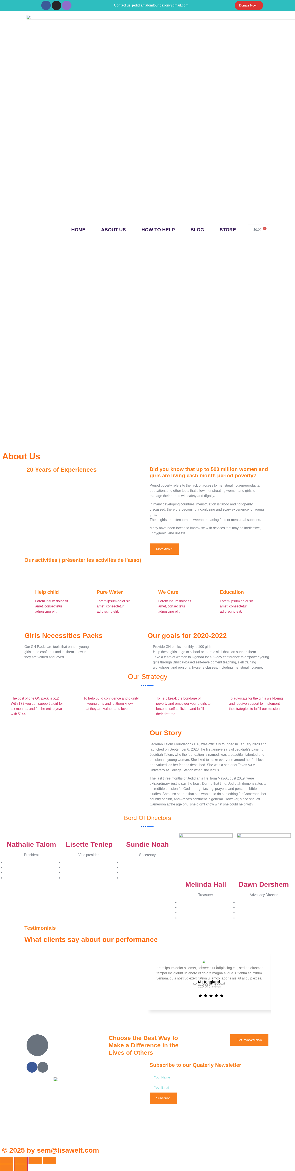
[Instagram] (56, 5)
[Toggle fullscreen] (21, 1160)
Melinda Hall (205, 884)
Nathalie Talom (31, 844)
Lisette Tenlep (89, 844)
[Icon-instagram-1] (42, 1067)
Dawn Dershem (264, 884)
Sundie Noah (147, 844)
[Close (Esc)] (49, 1160)
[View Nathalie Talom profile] (31, 836)
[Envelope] (66, 5)
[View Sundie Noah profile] (147, 836)
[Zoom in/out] (6, 1160)
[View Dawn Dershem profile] (264, 856)
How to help (158, 229)
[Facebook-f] (46, 5)
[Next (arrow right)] (21, 1167)
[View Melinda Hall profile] (206, 856)
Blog (197, 229)
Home (78, 229)
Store (228, 229)
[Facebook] (32, 1067)
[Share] (35, 1160)
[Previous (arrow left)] (6, 1167)
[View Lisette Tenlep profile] (89, 836)
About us (113, 229)
